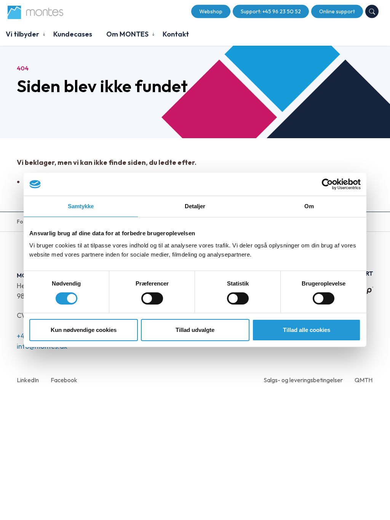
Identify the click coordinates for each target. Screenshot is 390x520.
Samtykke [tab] (81, 206)
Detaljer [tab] (195, 206)
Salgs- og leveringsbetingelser (303, 380)
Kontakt (176, 34)
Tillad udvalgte (195, 330)
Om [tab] (309, 206)
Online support (337, 11)
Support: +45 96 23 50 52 (271, 11)
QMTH (363, 380)
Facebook (64, 380)
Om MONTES (127, 34)
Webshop (210, 11)
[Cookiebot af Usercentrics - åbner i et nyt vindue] (327, 184)
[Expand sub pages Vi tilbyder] (44, 34)
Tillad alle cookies (306, 330)
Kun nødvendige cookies (84, 330)
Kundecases (72, 34)
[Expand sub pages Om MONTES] (153, 34)
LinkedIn (28, 380)
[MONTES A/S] (35, 12)
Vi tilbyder (22, 34)
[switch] (152, 298)
